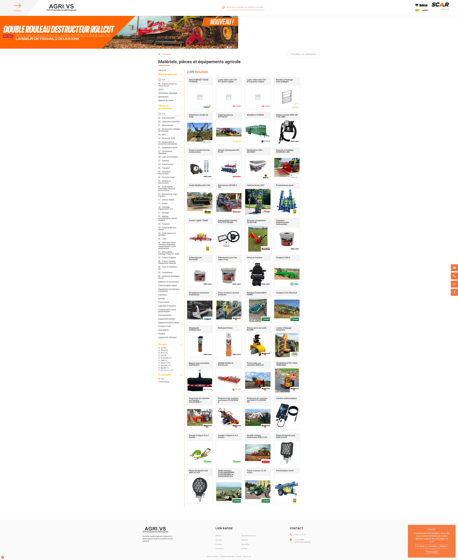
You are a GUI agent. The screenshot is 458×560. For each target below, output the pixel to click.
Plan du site (247, 556)
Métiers (218, 536)
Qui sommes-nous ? (248, 536)
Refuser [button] (443, 546)
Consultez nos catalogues (303, 54)
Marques (244, 540)
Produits (219, 544)
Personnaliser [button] (432, 552)
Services (219, 540)
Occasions (219, 549)
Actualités (245, 544)
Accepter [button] (433, 546)
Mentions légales (213, 556)
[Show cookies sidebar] (2, 557)
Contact (244, 549)
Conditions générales (227, 556)
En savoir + (421, 546)
